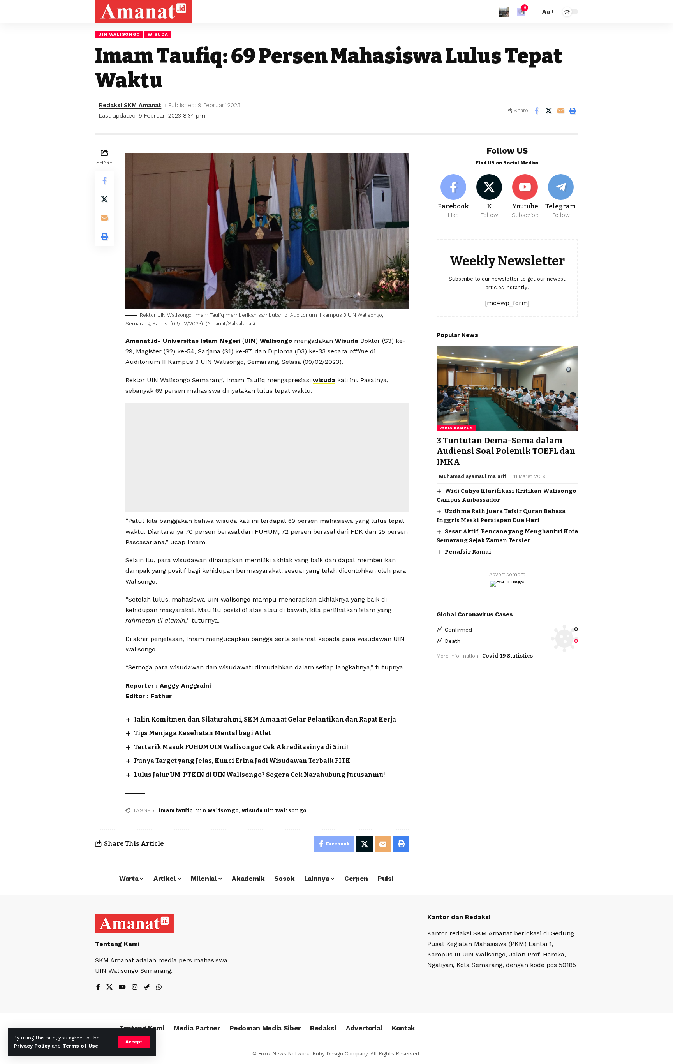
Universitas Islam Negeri (201, 340)
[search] (532, 12)
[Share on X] (548, 110)
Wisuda (158, 34)
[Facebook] (453, 196)
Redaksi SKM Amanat (130, 105)
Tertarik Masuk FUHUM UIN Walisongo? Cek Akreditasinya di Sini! (241, 747)
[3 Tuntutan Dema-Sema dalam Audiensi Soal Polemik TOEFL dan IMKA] (507, 388)
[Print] (572, 110)
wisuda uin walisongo (274, 810)
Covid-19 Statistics (507, 655)
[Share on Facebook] (536, 110)
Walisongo (277, 340)
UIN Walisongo (119, 34)
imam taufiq (175, 810)
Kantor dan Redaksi (458, 917)
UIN (249, 340)
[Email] (560, 110)
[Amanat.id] (143, 11)
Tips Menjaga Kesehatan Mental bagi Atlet (202, 733)
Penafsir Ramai (468, 551)
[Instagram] (135, 987)
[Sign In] (504, 12)
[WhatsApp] (159, 987)
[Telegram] (561, 196)
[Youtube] (525, 196)
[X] (489, 196)
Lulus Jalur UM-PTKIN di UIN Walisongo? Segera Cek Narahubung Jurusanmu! (259, 774)
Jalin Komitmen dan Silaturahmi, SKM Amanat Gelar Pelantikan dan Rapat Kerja (265, 719)
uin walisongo (217, 810)
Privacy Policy (32, 1046)
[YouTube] (122, 987)
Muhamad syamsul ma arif (472, 476)
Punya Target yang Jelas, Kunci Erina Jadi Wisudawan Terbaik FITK (242, 760)
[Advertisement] (267, 457)
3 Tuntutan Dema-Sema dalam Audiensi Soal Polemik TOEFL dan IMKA (506, 451)
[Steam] (147, 987)
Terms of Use (80, 1046)
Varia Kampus (456, 427)
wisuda (324, 380)
